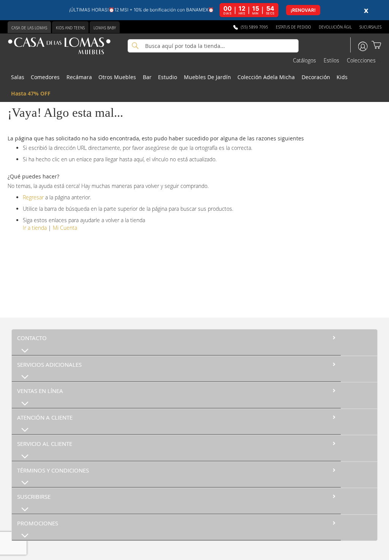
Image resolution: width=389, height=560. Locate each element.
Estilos (331, 60)
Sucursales (370, 27)
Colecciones (361, 60)
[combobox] (213, 45)
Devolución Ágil (335, 27)
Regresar (33, 197)
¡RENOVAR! (303, 10)
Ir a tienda (35, 227)
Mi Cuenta (65, 227)
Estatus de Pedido (293, 27)
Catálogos (304, 60)
